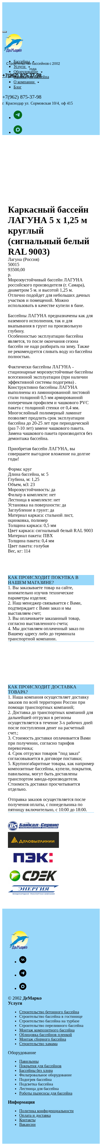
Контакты (27, 1120)
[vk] (22, 961)
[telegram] (18, 117)
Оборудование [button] (26, 72)
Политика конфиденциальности (46, 1111)
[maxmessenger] (18, 132)
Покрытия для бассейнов (40, 1066)
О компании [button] (25, 82)
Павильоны (29, 1061)
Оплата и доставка (35, 1115)
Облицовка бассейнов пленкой (45, 1035)
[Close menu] (4, 32)
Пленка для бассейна (31, 77)
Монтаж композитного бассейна (47, 1030)
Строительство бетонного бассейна (49, 1012)
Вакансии (27, 1124)
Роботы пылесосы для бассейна (45, 1093)
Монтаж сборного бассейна (42, 1039)
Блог (18, 87)
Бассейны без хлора (36, 1070)
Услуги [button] (20, 67)
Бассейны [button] (22, 61)
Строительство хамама (38, 1044)
